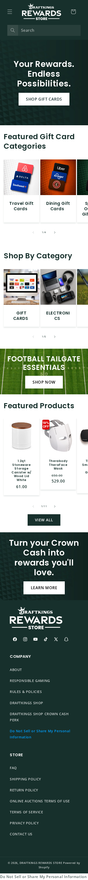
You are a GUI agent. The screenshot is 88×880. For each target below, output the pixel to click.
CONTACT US (21, 834)
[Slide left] (33, 232)
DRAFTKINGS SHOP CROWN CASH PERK (39, 717)
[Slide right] (54, 232)
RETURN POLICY (24, 790)
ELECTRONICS (58, 315)
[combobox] (44, 30)
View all (44, 519)
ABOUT (16, 669)
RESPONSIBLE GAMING (30, 680)
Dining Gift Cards (58, 206)
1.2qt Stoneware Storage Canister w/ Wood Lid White (21, 470)
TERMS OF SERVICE (26, 812)
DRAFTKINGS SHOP (26, 703)
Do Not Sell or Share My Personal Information (40, 734)
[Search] (12, 30)
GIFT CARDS (20, 315)
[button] (9, 11)
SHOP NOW (44, 382)
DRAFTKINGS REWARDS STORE (41, 863)
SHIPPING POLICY (25, 779)
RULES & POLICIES (26, 691)
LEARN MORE (44, 587)
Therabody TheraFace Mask (58, 465)
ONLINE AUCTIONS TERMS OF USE (40, 801)
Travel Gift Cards (21, 206)
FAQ (13, 767)
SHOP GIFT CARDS (44, 99)
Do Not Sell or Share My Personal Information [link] (43, 876)
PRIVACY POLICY (24, 823)
